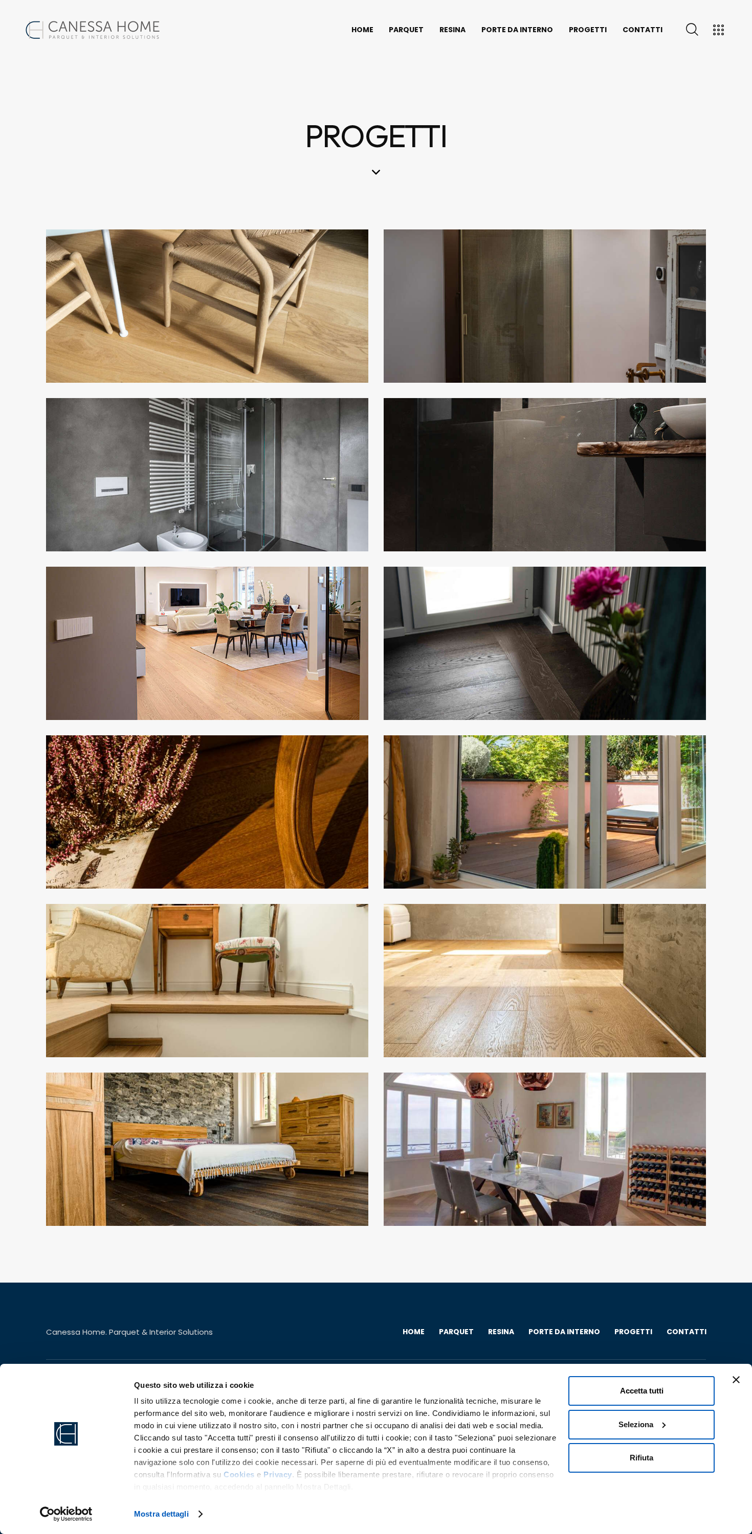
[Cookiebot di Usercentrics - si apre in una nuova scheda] (66, 1514)
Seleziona (635, 1424)
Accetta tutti (641, 1390)
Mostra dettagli (161, 1513)
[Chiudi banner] (736, 1379)
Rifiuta (641, 1457)
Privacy (277, 1474)
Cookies (239, 1474)
